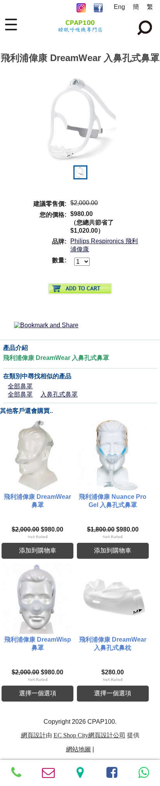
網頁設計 (33, 735)
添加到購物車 (37, 550)
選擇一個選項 (37, 693)
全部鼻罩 (20, 386)
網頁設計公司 (106, 735)
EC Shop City (71, 735)
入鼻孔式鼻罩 (59, 394)
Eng (119, 7)
